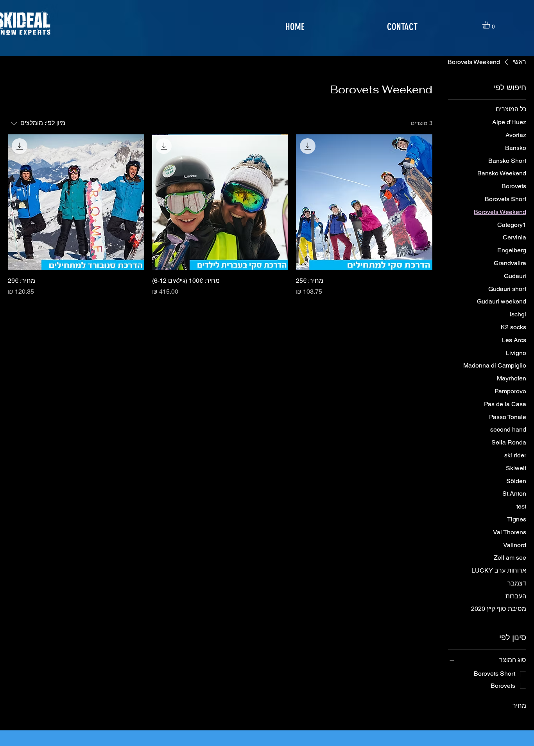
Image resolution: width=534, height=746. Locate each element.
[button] (490, 25)
